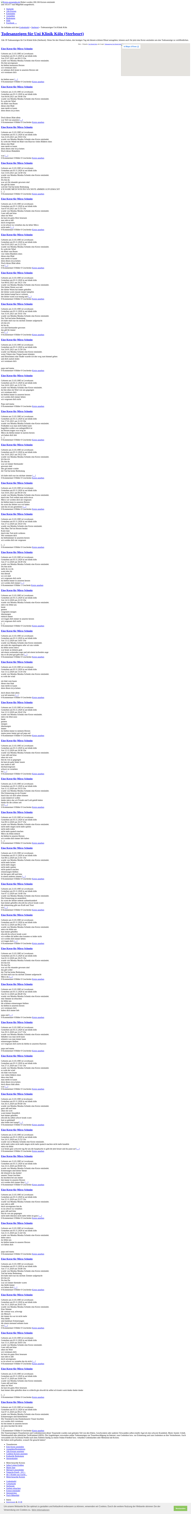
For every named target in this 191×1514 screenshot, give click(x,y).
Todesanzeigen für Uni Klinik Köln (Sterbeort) (42, 33)
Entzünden (10, 13)
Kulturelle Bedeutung (15, 1456)
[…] (16, 79)
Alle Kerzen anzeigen (15, 1451)
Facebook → (11, 23)
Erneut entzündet (13, 1491)
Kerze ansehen (38, 82)
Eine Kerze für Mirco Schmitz (17, 48)
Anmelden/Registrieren (15, 1449)
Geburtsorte (11, 1484)
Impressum (10, 1502)
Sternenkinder (12, 1458)
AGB (20, 1502)
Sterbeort (35, 27)
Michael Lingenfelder (15, 1470)
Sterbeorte (10, 1486)
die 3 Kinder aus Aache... (16, 1474)
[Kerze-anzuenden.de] (11, 2)
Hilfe (8, 20)
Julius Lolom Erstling (15, 1465)
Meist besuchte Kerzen (15, 1477)
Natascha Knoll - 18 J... (16, 1472)
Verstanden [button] (181, 1508)
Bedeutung (10, 18)
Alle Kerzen (11, 11)
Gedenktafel (24, 27)
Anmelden (10, 16)
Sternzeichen (11, 1493)
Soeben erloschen (13, 1488)
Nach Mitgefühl (12, 1495)
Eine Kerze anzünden (15, 1447)
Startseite (10, 9)
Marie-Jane (10, 1467)
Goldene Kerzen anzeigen (17, 1454)
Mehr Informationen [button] (41, 1510)
